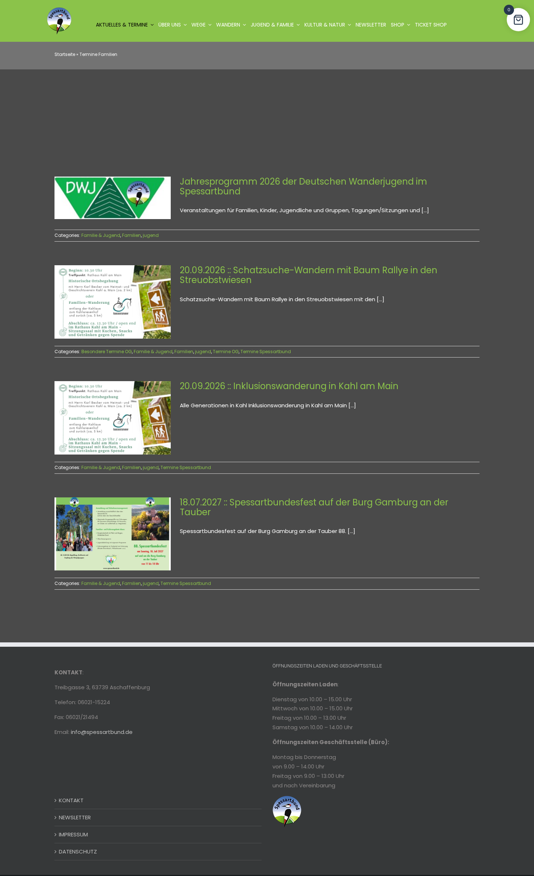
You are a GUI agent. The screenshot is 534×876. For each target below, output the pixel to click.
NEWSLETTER (75, 817)
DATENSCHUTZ (78, 851)
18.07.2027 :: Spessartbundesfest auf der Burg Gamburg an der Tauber (314, 507)
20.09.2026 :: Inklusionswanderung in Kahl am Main (289, 386)
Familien (131, 235)
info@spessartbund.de (102, 732)
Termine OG (226, 351)
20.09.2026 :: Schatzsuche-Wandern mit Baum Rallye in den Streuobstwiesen (308, 275)
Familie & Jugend (100, 235)
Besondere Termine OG (106, 351)
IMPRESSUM (73, 834)
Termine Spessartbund (265, 351)
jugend (151, 235)
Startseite (64, 54)
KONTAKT (71, 800)
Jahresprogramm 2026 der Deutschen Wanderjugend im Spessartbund (303, 186)
